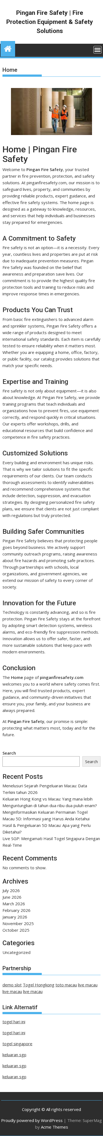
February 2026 (16, 910)
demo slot (12, 985)
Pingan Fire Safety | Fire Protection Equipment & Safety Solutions (49, 21)
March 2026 (13, 903)
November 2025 (18, 923)
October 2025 (15, 930)
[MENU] (97, 50)
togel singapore (17, 1043)
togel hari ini (13, 1021)
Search (9, 753)
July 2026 (11, 890)
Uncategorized (16, 952)
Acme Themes (54, 1127)
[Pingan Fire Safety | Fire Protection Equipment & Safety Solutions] (8, 48)
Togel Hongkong (38, 985)
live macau (88, 985)
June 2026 (11, 897)
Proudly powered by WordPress (32, 1120)
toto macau (66, 985)
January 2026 (14, 917)
